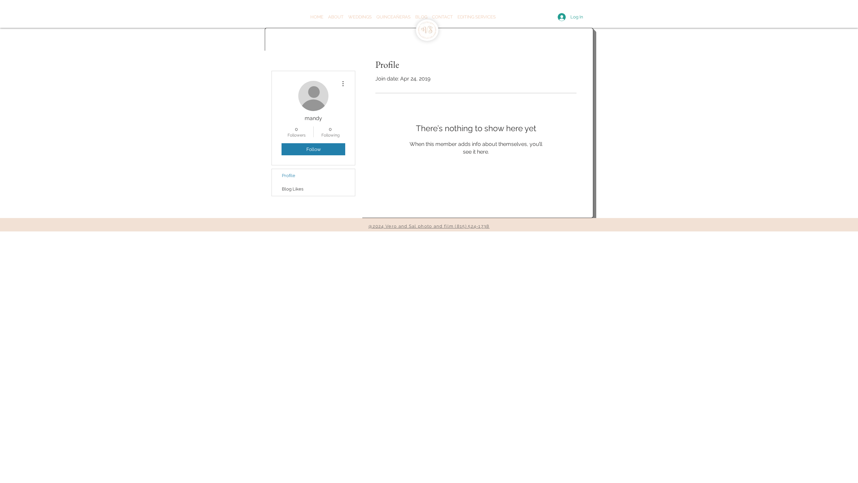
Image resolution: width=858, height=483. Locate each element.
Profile (288, 175)
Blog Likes (292, 189)
